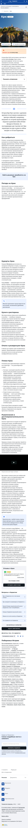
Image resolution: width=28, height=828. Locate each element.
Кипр (14, 700)
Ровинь (13, 682)
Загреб (18, 691)
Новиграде (17, 666)
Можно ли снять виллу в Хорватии (12, 616)
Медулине (13, 664)
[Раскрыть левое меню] (1, 1)
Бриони (21, 686)
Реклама (4, 777)
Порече (17, 681)
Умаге (20, 669)
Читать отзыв (20, 577)
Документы (13, 777)
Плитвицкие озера (7, 684)
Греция (23, 699)
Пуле (4, 652)
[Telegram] (20, 636)
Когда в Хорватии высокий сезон (12, 612)
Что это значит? (5, 7)
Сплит (3, 706)
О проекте (5, 769)
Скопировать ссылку (7, 636)
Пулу (20, 154)
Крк (25, 675)
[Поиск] (24, 1)
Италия (4, 700)
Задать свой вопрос (14, 628)
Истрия (11, 59)
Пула (23, 704)
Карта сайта (5, 816)
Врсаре (16, 648)
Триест (15, 694)
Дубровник (10, 704)
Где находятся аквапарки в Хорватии (13, 601)
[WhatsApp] (23, 636)
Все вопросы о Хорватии (14, 625)
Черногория (19, 700)
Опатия (16, 675)
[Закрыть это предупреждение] (26, 7)
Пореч (7, 652)
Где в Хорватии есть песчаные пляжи (11, 596)
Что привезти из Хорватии (10, 620)
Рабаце (4, 666)
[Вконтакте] (18, 636)
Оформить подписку (14, 748)
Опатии (4, 143)
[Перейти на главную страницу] (12, 1)
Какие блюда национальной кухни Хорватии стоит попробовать (12, 606)
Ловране (8, 666)
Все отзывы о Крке (14, 580)
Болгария (9, 700)
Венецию (11, 696)
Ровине (14, 650)
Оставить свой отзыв (14, 585)
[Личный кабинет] (27, 1)
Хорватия (6, 11)
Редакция (13, 769)
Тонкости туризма (2, 11)
